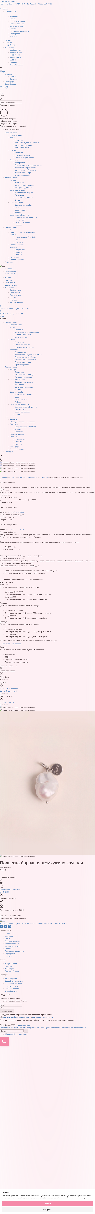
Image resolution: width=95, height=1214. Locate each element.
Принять (47, 1203)
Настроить (47, 1210)
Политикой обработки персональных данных (74, 1198)
